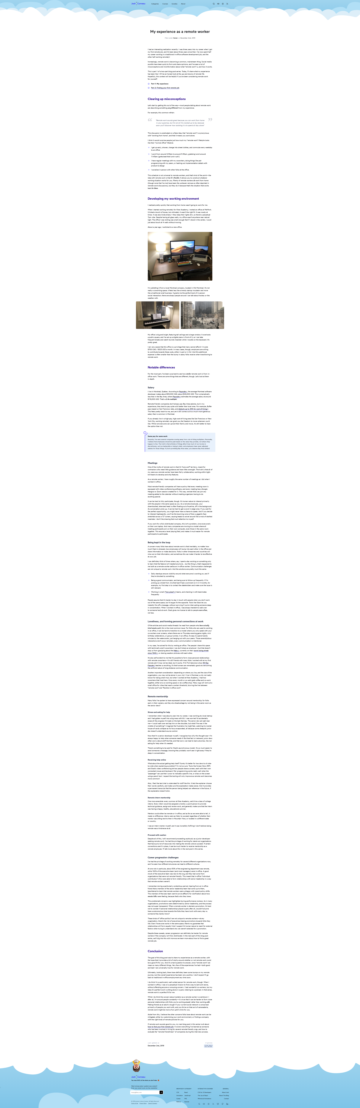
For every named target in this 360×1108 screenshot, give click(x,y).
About (183, 4)
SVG (185, 1098)
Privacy (143, 1103)
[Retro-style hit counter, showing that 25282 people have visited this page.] (208, 1046)
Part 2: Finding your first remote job (165, 88)
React (186, 1092)
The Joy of (205, 1095)
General (186, 1101)
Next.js (178, 1101)
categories (155, 4)
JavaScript (187, 1095)
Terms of (134, 1103)
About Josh (225, 1092)
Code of (152, 1103)
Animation (179, 1095)
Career (175, 38)
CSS (177, 1092)
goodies (174, 4)
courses (165, 4)
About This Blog (224, 1095)
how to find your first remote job (161, 1027)
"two (170, 592)
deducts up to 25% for (193, 409)
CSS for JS (205, 1092)
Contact (226, 1098)
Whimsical (205, 1098)
